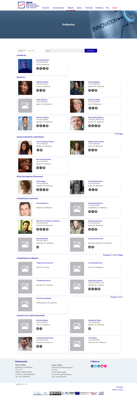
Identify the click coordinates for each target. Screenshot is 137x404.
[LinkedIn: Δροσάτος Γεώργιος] (37, 125)
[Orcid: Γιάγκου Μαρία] (40, 189)
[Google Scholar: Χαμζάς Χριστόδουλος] (99, 289)
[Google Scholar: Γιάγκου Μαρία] (47, 189)
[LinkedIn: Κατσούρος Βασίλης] (37, 68)
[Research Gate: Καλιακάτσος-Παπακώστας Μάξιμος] (44, 229)
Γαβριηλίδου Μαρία (42, 82)
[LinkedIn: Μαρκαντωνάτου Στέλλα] (89, 150)
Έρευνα (79, 8)
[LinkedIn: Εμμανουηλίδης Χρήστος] (89, 125)
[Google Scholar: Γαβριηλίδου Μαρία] (44, 90)
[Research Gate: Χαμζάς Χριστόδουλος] (96, 289)
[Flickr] (105, 366)
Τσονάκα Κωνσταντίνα (43, 280)
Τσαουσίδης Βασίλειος (95, 263)
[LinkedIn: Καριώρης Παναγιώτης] (89, 229)
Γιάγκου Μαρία (41, 181)
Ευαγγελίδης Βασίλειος (95, 203)
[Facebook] (92, 366)
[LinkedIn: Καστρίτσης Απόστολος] (89, 247)
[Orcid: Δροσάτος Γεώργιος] (40, 125)
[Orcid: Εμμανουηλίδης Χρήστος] (92, 125)
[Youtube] (102, 366)
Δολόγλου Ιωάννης (94, 99)
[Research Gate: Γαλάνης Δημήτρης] (92, 90)
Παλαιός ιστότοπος (117, 389)
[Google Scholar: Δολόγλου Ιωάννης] (96, 108)
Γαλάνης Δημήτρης (94, 82)
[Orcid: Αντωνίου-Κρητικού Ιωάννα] (38, 150)
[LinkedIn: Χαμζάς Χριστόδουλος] (89, 289)
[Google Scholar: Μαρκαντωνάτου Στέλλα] (96, 150)
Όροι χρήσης (119, 387)
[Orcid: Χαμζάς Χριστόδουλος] (92, 289)
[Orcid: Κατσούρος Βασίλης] (40, 68)
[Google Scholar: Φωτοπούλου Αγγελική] (44, 167)
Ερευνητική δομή (58, 8)
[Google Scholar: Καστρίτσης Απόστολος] (92, 247)
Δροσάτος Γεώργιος (42, 117)
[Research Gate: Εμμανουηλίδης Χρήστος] (96, 125)
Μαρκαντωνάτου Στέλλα (96, 141)
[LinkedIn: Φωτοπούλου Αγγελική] (37, 167)
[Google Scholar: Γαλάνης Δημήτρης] (96, 90)
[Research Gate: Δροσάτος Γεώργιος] (44, 125)
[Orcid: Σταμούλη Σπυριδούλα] (90, 189)
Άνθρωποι (71, 8)
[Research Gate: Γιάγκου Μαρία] (44, 189)
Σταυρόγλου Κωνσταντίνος (44, 338)
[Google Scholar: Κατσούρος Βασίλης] (47, 68)
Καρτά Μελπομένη (42, 238)
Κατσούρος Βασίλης (42, 60)
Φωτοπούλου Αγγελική (43, 159)
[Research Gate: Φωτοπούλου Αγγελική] (40, 167)
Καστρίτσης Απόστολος (95, 238)
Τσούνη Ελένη (92, 338)
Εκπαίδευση (99, 8)
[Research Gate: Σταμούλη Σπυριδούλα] (93, 189)
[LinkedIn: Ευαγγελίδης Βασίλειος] (89, 211)
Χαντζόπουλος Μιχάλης (43, 298)
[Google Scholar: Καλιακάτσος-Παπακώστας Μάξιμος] (47, 229)
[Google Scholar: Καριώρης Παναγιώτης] (96, 229)
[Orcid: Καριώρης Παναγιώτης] (92, 229)
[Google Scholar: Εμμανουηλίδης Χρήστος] (99, 125)
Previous (106, 255)
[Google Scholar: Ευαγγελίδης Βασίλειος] (96, 211)
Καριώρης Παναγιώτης (95, 221)
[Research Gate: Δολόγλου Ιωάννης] (93, 108)
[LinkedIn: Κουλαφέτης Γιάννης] (89, 328)
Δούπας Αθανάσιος (42, 203)
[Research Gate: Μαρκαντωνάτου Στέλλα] (92, 150)
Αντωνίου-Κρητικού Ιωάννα (44, 141)
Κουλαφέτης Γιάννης (94, 320)
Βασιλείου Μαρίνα (42, 320)
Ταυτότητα (45, 8)
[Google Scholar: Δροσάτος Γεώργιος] (47, 125)
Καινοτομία (89, 8)
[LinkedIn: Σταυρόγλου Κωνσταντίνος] (37, 346)
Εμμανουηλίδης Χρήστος (96, 117)
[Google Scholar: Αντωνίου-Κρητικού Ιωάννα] (41, 150)
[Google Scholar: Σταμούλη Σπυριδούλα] (96, 189)
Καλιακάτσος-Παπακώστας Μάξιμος (48, 221)
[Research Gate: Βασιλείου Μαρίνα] (40, 328)
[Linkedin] (98, 366)
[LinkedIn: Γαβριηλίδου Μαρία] (37, 90)
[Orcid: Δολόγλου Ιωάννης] (90, 108)
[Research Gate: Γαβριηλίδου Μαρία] (40, 90)
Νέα (107, 8)
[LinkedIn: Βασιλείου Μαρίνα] (37, 328)
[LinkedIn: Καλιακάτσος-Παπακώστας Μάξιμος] (37, 229)
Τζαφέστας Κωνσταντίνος (44, 263)
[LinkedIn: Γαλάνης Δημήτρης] (89, 90)
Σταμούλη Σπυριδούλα (95, 181)
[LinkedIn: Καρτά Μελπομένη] (37, 247)
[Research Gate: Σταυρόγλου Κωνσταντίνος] (40, 346)
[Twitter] (95, 366)
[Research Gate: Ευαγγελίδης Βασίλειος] (92, 211)
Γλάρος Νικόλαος (41, 99)
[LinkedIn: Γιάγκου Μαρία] (37, 189)
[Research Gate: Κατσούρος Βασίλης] (44, 68)
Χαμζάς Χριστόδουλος (95, 280)
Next (121, 134)
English (115, 8)
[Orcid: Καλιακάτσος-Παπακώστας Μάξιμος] (40, 229)
